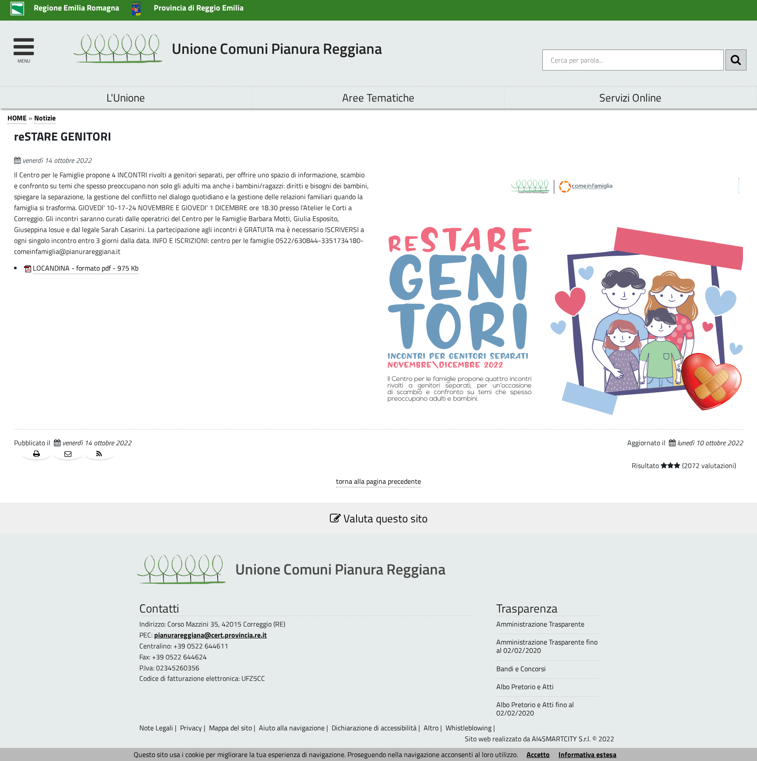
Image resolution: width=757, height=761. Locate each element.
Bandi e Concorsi (521, 669)
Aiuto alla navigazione (292, 727)
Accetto (538, 754)
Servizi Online (630, 97)
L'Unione (125, 97)
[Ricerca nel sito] (735, 59)
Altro (431, 727)
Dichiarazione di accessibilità (374, 727)
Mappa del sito (230, 727)
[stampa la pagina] (36, 454)
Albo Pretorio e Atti (525, 687)
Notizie (45, 118)
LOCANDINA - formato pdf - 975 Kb (85, 268)
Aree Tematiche (378, 97)
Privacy (191, 727)
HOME (17, 118)
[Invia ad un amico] (67, 454)
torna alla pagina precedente (378, 481)
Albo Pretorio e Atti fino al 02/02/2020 (535, 709)
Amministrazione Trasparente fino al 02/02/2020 (547, 646)
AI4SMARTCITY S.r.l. (561, 738)
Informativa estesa (587, 754)
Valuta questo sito (384, 518)
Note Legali (156, 727)
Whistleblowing (469, 727)
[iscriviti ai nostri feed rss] (99, 454)
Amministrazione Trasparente (540, 624)
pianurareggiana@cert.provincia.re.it (210, 635)
